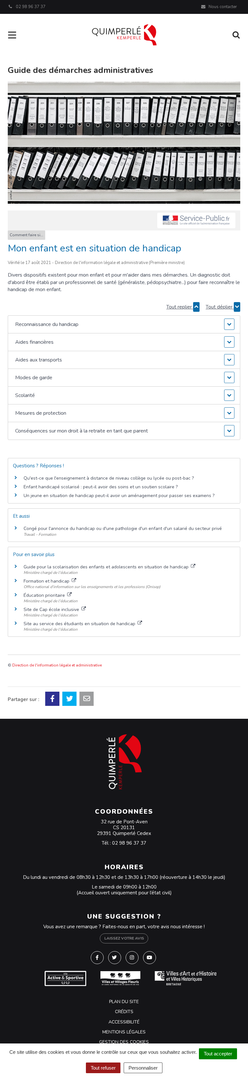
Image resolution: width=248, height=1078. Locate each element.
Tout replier (179, 307)
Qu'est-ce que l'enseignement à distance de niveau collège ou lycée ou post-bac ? (109, 478)
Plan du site (124, 1002)
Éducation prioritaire (45, 595)
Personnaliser (143, 1068)
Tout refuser (103, 1068)
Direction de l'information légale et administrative (57, 665)
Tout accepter (218, 1053)
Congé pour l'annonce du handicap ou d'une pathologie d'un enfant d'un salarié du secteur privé (123, 528)
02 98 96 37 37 (129, 843)
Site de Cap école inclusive (52, 609)
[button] (124, 324)
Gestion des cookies (124, 1042)
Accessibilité (124, 1022)
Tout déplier (220, 307)
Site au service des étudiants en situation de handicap (80, 624)
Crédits (124, 1012)
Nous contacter (222, 7)
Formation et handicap (47, 581)
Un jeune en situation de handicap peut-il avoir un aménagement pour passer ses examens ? (119, 496)
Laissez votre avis (124, 938)
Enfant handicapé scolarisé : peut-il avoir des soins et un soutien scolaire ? (101, 487)
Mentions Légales (124, 1032)
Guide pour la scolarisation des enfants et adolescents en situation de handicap (107, 567)
